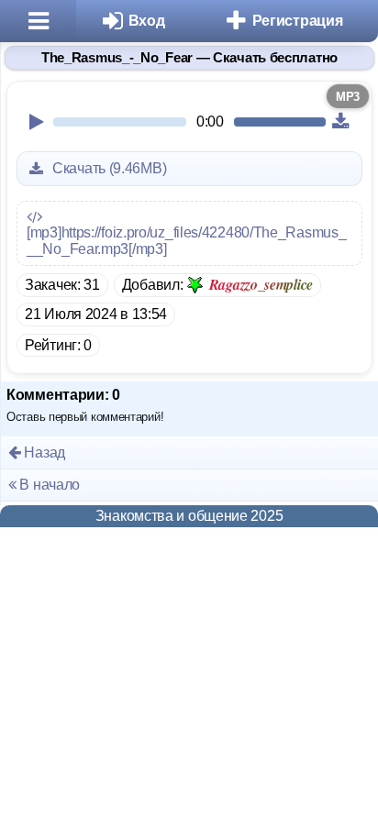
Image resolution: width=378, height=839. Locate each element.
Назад (43, 452)
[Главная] (38, 21)
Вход (146, 20)
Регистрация (297, 20)
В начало (48, 484)
